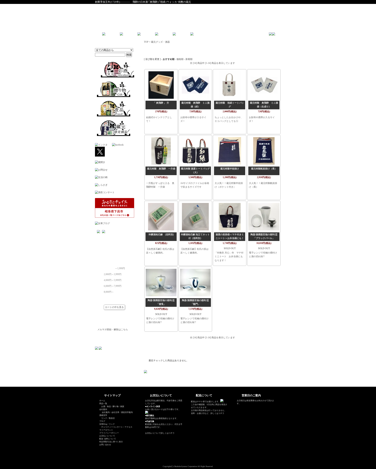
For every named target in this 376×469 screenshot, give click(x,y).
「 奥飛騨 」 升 (161, 102)
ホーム (102, 400)
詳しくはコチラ (167, 433)
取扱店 (112, 418)
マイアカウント (106, 430)
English (205, 35)
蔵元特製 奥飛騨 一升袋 (161, 168)
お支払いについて (107, 436)
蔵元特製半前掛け (229, 168)
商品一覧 (103, 403)
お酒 (103, 406)
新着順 (189, 59)
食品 (109, 406)
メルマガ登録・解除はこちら (112, 329)
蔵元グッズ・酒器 (160, 42)
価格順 (179, 59)
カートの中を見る (114, 307)
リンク (104, 418)
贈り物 (115, 406)
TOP (146, 42)
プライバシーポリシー (109, 433)
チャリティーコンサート (112, 427)
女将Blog (103, 424)
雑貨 (122, 406)
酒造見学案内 (127, 412)
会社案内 (106, 412)
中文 (215, 35)
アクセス (128, 427)
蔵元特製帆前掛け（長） (264, 168)
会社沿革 (115, 412)
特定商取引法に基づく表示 (111, 442)
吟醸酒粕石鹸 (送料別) (161, 234)
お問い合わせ (105, 445)
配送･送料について (107, 439)
